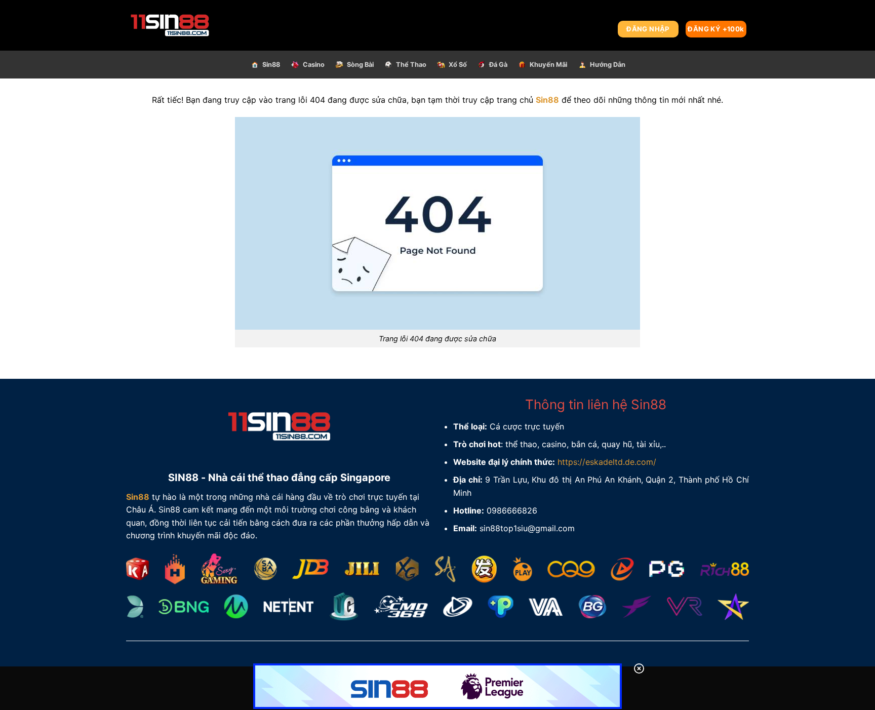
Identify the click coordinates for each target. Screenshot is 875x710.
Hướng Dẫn (607, 64)
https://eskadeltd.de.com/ (607, 462)
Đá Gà (498, 64)
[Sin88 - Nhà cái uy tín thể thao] (195, 25)
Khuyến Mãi (548, 64)
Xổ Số (458, 64)
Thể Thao (411, 64)
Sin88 (271, 64)
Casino (314, 64)
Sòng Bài (360, 64)
